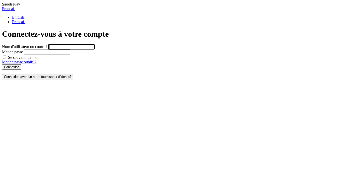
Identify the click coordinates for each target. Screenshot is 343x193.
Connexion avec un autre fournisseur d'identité (37, 77)
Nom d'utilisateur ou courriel (24, 46)
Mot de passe (12, 52)
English (18, 17)
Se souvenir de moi (22, 57)
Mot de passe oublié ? (19, 62)
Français (8, 9)
